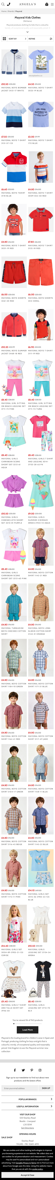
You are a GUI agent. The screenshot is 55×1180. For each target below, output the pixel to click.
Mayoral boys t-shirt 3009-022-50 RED (40, 194)
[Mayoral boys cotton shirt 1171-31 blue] (41, 658)
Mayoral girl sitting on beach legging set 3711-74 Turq (40, 406)
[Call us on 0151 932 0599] (8, 4)
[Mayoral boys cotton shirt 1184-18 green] (14, 658)
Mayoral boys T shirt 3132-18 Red (40, 247)
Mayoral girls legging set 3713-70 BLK (39, 1008)
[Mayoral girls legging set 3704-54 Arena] (41, 924)
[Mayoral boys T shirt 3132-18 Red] (41, 219)
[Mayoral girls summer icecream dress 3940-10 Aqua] (41, 491)
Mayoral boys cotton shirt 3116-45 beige (13, 842)
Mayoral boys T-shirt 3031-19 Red (13, 247)
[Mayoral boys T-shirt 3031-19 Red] (14, 219)
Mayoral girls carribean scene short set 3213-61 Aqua (11, 462)
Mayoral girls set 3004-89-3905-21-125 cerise (12, 952)
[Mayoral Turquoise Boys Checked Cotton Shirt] (14, 602)
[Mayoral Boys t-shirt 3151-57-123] (14, 114)
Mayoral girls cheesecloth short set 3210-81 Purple (12, 520)
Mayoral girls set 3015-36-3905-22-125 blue (39, 897)
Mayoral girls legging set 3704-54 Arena (39, 952)
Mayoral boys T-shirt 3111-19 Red (40, 352)
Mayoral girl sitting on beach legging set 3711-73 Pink (13, 406)
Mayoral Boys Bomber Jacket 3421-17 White (14, 89)
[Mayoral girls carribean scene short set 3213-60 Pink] (14, 547)
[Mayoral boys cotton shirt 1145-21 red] (41, 547)
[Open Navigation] (52, 4)
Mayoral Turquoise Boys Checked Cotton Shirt (13, 631)
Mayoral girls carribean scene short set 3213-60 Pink (14, 575)
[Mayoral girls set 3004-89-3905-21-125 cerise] (14, 924)
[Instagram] (40, 1070)
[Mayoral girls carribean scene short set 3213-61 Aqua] (14, 433)
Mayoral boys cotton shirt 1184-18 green (13, 685)
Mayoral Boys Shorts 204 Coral (40, 299)
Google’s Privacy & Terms (26, 1163)
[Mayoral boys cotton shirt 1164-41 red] (14, 710)
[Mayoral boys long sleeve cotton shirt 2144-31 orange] (41, 602)
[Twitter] (23, 1070)
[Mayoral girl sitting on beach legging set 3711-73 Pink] (14, 377)
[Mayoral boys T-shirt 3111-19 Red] (41, 325)
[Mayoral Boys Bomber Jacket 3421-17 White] (14, 62)
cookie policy (37, 1169)
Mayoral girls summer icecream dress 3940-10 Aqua (39, 520)
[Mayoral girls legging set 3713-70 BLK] (41, 979)
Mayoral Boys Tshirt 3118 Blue (13, 194)
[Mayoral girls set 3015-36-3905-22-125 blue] (41, 868)
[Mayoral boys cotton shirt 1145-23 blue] (41, 815)
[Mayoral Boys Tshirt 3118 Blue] (14, 167)
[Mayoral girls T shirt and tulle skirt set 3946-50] (14, 979)
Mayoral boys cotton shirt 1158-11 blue (40, 790)
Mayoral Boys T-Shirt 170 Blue (40, 141)
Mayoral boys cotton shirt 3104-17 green (13, 790)
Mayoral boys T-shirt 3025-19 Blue (40, 89)
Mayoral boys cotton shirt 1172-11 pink (13, 895)
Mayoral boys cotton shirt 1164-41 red (13, 737)
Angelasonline (27, 4)
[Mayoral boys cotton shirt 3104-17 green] (14, 763)
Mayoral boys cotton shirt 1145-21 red (40, 574)
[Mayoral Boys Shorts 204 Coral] (41, 272)
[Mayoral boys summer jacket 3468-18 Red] (14, 325)
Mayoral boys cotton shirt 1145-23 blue (40, 842)
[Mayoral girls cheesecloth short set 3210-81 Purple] (14, 491)
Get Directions (27, 1128)
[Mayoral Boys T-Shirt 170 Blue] (41, 114)
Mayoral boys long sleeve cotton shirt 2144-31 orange (39, 631)
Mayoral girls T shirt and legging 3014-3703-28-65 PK (40, 461)
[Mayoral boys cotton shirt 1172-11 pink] (14, 868)
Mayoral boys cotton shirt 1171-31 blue (40, 685)
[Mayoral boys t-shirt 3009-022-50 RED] (41, 167)
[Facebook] (15, 1070)
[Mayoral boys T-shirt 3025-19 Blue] (41, 62)
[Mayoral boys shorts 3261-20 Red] (14, 272)
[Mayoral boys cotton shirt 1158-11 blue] (41, 763)
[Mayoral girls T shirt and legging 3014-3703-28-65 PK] (41, 433)
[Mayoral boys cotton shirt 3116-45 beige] (14, 815)
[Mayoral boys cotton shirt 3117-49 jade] (41, 710)
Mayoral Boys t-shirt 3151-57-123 (13, 141)
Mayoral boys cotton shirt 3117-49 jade (40, 737)
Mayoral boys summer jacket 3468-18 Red (14, 352)
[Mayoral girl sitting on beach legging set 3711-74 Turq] (41, 377)
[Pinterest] (32, 1070)
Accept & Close (27, 1175)
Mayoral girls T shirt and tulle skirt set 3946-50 (13, 1008)
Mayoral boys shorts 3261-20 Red (13, 299)
